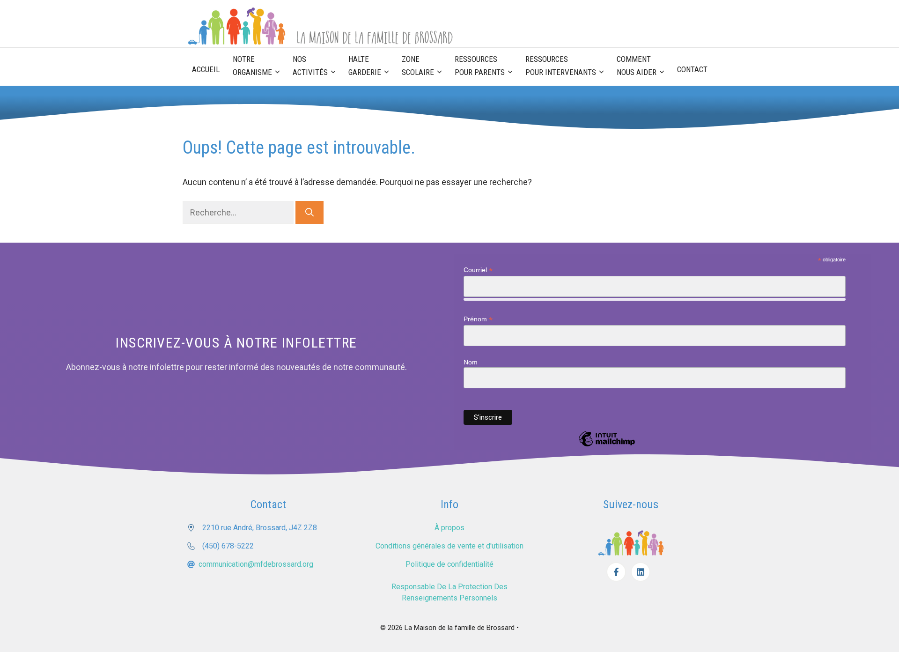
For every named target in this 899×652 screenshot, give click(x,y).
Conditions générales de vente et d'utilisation (449, 545)
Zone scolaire (418, 65)
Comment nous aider (636, 65)
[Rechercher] (309, 212)
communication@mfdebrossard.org (256, 564)
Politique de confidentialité (449, 564)
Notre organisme (252, 65)
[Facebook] (616, 572)
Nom (471, 362)
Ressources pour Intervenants (560, 65)
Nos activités (310, 65)
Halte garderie (364, 65)
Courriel (478, 270)
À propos (449, 527)
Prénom (478, 319)
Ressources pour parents (480, 65)
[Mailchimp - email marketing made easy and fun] (606, 446)
